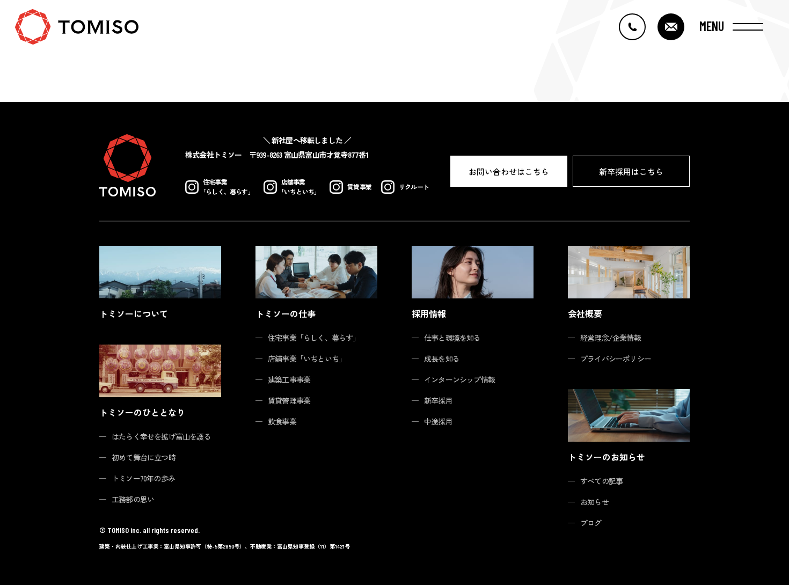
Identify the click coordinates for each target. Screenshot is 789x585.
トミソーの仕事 (285, 313)
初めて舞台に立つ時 (144, 457)
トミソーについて (133, 313)
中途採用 (438, 421)
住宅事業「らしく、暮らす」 (314, 337)
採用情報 (429, 313)
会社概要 (585, 313)
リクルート (414, 186)
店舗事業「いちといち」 (307, 358)
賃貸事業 (359, 186)
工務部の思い (133, 499)
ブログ (591, 522)
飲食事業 (282, 421)
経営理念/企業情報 (610, 337)
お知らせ (594, 502)
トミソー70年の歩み (143, 478)
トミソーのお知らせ (606, 456)
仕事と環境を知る (452, 337)
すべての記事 (601, 481)
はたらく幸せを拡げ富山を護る (161, 436)
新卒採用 (438, 400)
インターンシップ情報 (459, 379)
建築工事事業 (289, 379)
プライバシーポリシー (615, 358)
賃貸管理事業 (289, 400)
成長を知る (441, 358)
